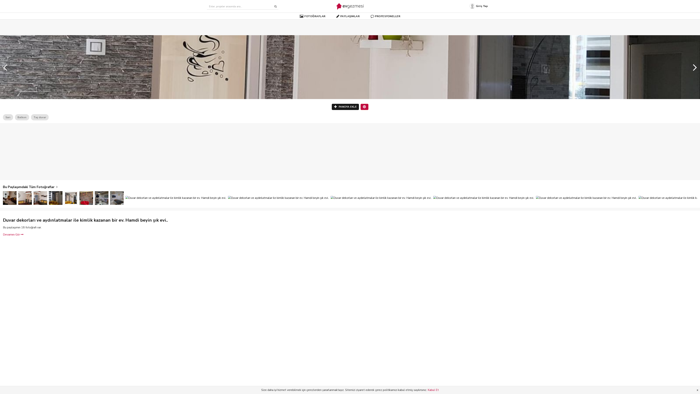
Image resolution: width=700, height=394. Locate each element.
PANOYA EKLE (347, 107)
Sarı (7, 117)
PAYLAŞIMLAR (350, 16)
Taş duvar (40, 117)
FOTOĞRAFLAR (315, 16)
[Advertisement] (350, 22)
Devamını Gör (12, 235)
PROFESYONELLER (387, 16)
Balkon (22, 117)
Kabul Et (433, 390)
